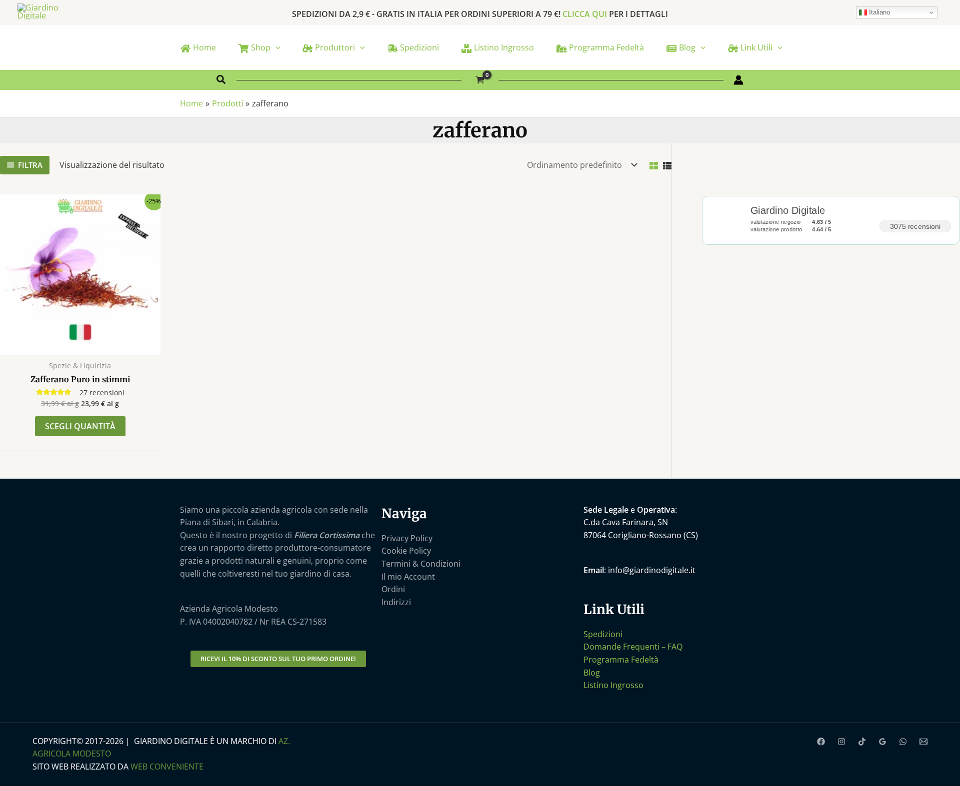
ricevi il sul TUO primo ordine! (278, 658)
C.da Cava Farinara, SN (626, 522)
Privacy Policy (407, 538)
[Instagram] (842, 742)
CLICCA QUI (584, 13)
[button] (275, 47)
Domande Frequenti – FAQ (633, 646)
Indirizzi (396, 602)
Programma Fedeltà (621, 659)
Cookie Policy (406, 550)
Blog (592, 672)
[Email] (924, 742)
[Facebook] (821, 742)
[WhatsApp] (903, 742)
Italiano (878, 12)
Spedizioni (603, 634)
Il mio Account (408, 576)
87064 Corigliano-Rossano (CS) (641, 535)
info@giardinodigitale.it (652, 570)
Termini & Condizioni (421, 563)
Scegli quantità (80, 426)
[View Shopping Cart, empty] (480, 80)
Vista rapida (80, 344)
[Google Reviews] (882, 742)
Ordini (393, 589)
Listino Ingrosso (614, 685)
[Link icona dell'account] (739, 80)
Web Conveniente (167, 766)
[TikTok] (862, 742)
